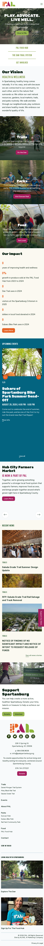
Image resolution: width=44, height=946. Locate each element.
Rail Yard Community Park (10, 822)
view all (22, 456)
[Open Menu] (41, 4)
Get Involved (22, 62)
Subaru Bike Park (7, 819)
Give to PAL (22, 33)
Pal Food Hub (22, 47)
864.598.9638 (23, 750)
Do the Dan (22, 152)
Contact (5, 838)
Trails (3, 784)
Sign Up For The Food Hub (12, 928)
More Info (6, 420)
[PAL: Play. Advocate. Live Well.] (8, 4)
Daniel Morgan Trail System (11, 787)
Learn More (8, 330)
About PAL (6, 806)
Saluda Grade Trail (8, 794)
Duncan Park (6, 816)
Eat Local (22, 240)
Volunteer (19, 714)
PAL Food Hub (6, 832)
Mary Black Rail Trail (8, 791)
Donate (7, 714)
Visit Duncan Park (22, 196)
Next (38, 377)
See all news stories (34, 655)
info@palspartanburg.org (23, 753)
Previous (5, 377)
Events (4, 800)
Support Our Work (41, 618)
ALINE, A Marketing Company (31, 937)
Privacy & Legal (37, 943)
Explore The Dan (8, 891)
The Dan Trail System (22, 55)
